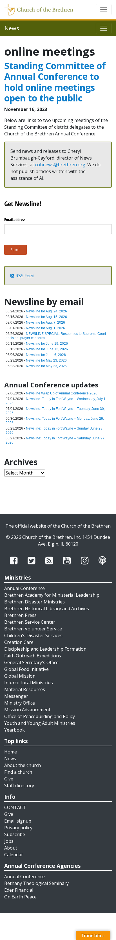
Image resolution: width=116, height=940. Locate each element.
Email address (14, 219)
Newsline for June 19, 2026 (47, 344)
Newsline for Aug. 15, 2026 (46, 317)
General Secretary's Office (31, 662)
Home (10, 752)
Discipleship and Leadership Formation (45, 649)
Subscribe (14, 834)
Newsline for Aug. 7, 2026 (45, 322)
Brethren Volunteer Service (33, 629)
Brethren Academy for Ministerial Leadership (51, 595)
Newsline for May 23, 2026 (46, 360)
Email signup (17, 821)
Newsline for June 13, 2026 (47, 349)
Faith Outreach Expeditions (32, 656)
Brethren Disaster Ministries (34, 602)
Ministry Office (19, 703)
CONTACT (15, 807)
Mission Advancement (27, 710)
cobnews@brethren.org (60, 165)
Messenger (16, 696)
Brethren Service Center (29, 622)
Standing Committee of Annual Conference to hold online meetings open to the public (55, 82)
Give (8, 779)
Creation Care (19, 642)
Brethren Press (20, 615)
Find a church (18, 772)
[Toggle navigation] (103, 9)
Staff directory (19, 785)
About (10, 848)
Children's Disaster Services (33, 635)
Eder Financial (18, 890)
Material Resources (24, 689)
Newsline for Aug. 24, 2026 (46, 311)
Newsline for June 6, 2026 (46, 355)
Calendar (13, 855)
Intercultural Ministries (28, 683)
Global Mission (19, 676)
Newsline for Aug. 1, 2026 (45, 328)
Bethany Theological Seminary (36, 883)
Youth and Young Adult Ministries (39, 723)
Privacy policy (18, 828)
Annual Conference (24, 588)
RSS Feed (24, 276)
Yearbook (14, 730)
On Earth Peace (20, 897)
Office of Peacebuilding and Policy (39, 716)
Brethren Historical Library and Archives (46, 608)
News (10, 758)
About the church (22, 765)
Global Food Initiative (26, 669)
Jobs (9, 841)
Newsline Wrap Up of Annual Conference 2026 (61, 393)
